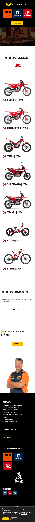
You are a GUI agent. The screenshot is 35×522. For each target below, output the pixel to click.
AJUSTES (24, 514)
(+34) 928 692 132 (10, 412)
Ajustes (14, 519)
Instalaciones (9, 440)
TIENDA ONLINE (16, 23)
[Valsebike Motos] (16, 4)
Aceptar (6, 519)
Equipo (8, 437)
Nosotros (8, 434)
